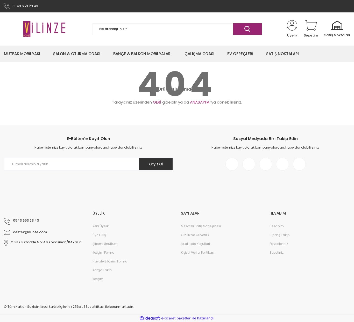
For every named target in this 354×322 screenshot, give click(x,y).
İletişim (98, 279)
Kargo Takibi (102, 270)
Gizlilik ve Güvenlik (195, 235)
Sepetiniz (277, 252)
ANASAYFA (199, 102)
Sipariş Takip (279, 235)
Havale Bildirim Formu (110, 261)
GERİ (157, 102)
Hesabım (277, 226)
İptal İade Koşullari (195, 244)
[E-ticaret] (176, 318)
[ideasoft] (149, 318)
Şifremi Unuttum (105, 244)
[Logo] (44, 29)
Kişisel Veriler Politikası (198, 252)
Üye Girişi (100, 235)
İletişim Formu (103, 252)
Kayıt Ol (155, 164)
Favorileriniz (279, 244)
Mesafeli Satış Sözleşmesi (201, 226)
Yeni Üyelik (101, 226)
